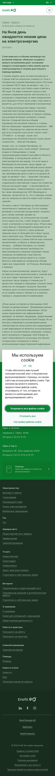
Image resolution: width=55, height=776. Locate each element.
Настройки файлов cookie (27, 422)
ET (24, 366)
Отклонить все (27, 416)
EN (30, 366)
